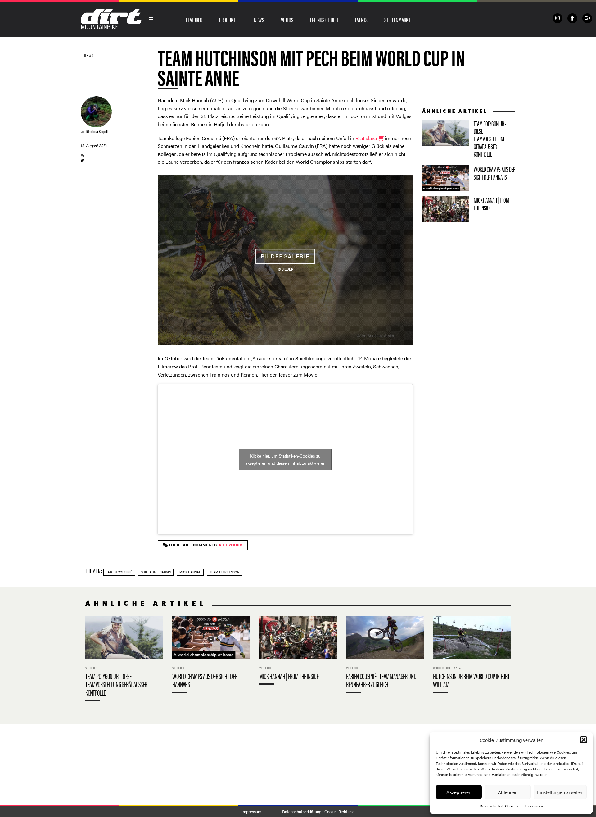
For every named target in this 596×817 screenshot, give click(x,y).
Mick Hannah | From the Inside (468, 209)
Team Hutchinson (224, 572)
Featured (194, 20)
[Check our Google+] (587, 18)
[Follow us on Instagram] (557, 18)
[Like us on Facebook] (572, 18)
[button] (583, 740)
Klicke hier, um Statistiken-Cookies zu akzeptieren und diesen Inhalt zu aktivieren (285, 459)
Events (361, 20)
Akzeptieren (458, 792)
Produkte (228, 20)
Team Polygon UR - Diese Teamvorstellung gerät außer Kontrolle (468, 140)
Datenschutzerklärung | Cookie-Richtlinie (318, 812)
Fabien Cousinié (119, 572)
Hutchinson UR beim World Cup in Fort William (472, 656)
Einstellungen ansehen (560, 792)
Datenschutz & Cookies (499, 806)
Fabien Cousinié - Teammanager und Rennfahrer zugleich (385, 656)
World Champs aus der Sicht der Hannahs (468, 178)
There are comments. (205, 545)
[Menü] (151, 19)
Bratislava (366, 138)
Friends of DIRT (324, 20)
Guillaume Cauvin (156, 572)
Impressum (534, 806)
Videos (287, 20)
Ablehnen (507, 792)
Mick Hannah (190, 572)
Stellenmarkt (397, 20)
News (259, 20)
